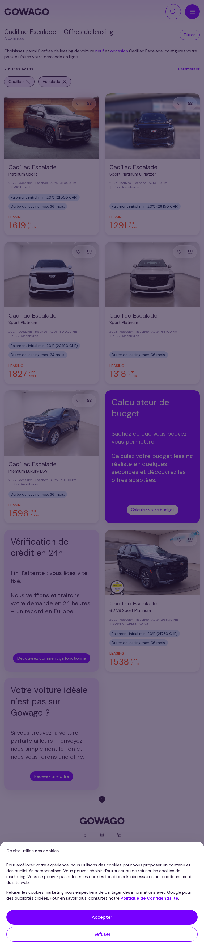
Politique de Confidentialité (149, 898)
